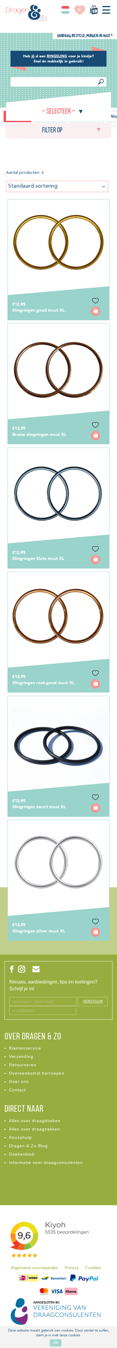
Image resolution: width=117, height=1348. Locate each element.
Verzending (21, 1056)
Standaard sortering (33, 186)
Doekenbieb (22, 1154)
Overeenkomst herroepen (36, 1073)
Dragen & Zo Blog (28, 1145)
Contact (17, 1089)
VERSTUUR (93, 1001)
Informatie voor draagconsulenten (46, 1162)
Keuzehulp (20, 1137)
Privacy (71, 1268)
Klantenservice (25, 1048)
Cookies (93, 1268)
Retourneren (22, 1064)
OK (55, 1342)
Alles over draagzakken (34, 1129)
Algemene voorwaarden (34, 1268)
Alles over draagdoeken (35, 1120)
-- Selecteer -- (58, 111)
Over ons (19, 1081)
